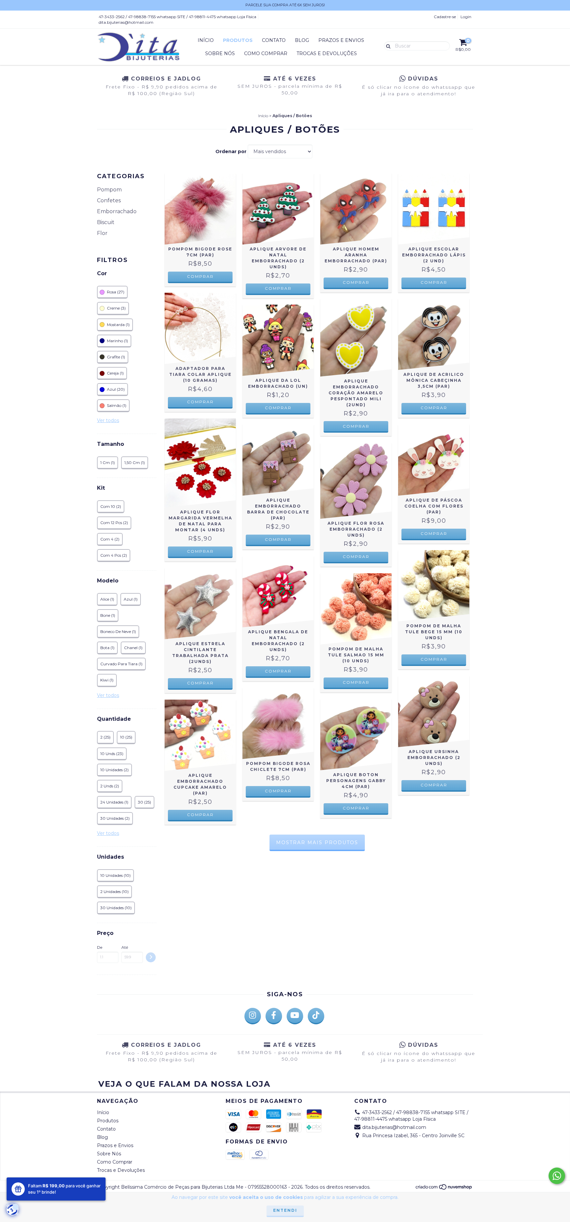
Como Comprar (265, 53)
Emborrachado (117, 211)
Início (206, 40)
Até (124, 947)
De (99, 947)
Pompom (109, 189)
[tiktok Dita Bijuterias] (316, 1016)
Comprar (278, 407)
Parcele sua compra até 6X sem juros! (285, 5)
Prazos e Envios (341, 40)
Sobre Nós (220, 53)
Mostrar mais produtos (317, 842)
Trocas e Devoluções (327, 53)
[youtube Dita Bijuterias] (295, 1016)
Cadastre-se (445, 16)
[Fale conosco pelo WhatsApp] (557, 1176)
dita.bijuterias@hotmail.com (126, 22)
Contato (274, 40)
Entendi (285, 1210)
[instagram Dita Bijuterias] (252, 1016)
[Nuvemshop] (444, 1188)
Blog (302, 40)
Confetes (109, 200)
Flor (102, 233)
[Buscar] (387, 45)
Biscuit (105, 222)
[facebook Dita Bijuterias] (274, 1016)
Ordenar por (230, 151)
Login (465, 16)
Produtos (238, 40)
